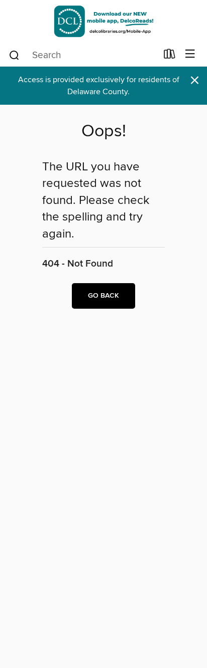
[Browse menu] (190, 54)
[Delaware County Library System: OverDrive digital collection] (103, 21)
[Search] (14, 55)
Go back (103, 295)
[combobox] (82, 55)
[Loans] (169, 56)
